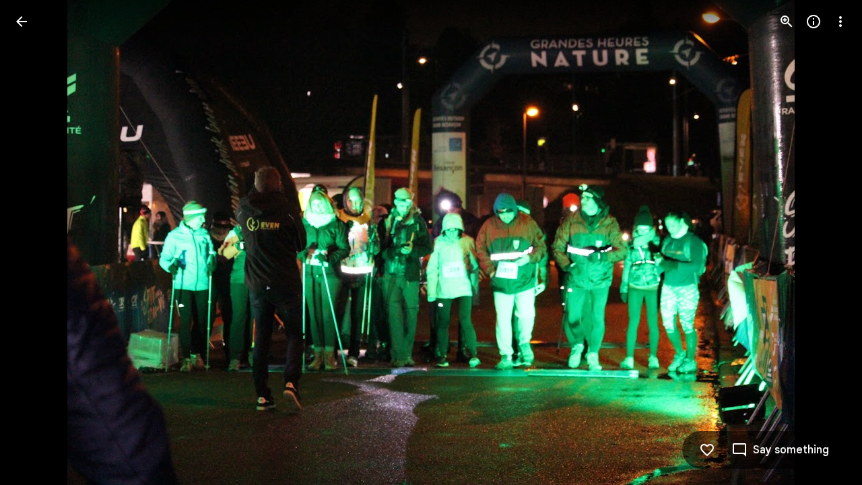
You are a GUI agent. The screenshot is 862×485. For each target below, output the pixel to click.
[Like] (707, 450)
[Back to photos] (21, 21)
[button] (38, 242)
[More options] (840, 21)
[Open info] (813, 21)
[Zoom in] (786, 21)
